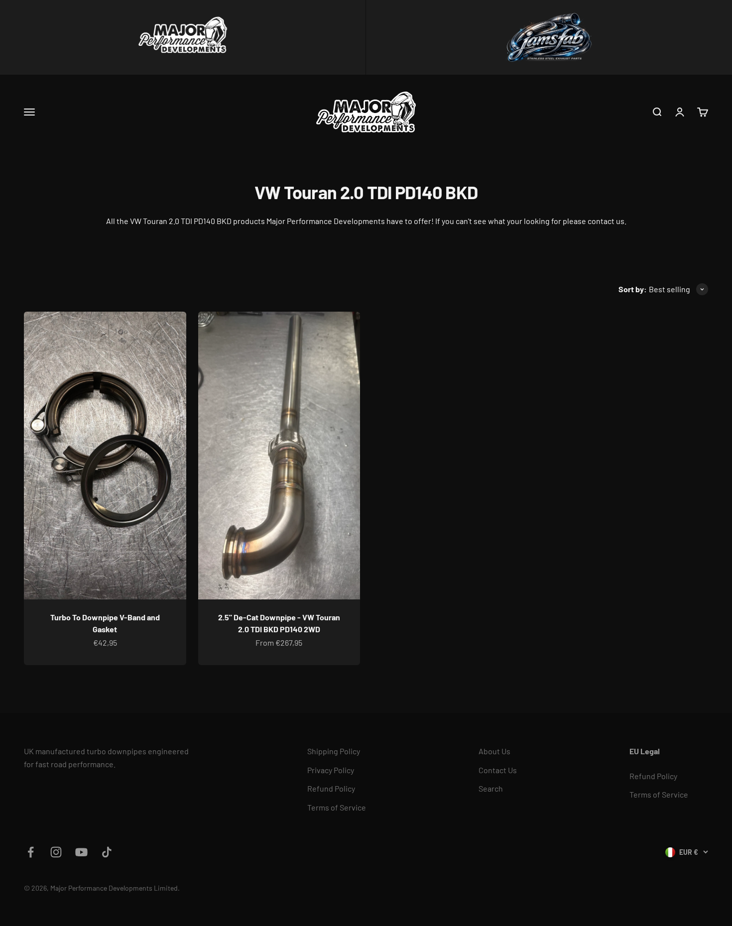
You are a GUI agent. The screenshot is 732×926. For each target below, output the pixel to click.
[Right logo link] (549, 37)
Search (491, 788)
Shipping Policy (333, 751)
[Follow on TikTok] (107, 852)
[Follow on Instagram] (56, 852)
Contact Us (498, 770)
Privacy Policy (330, 770)
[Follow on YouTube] (81, 852)
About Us (494, 751)
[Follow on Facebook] (30, 852)
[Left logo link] (183, 37)
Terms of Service (336, 807)
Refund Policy (331, 788)
